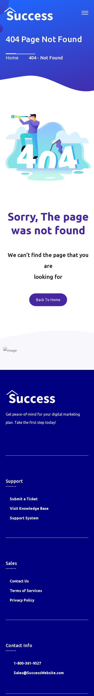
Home (13, 57)
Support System (24, 518)
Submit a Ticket (24, 499)
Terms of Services (26, 591)
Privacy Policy (22, 600)
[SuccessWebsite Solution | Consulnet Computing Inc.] (28, 13)
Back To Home (48, 300)
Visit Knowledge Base (29, 508)
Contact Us (19, 581)
